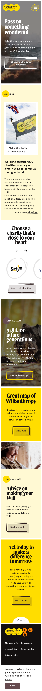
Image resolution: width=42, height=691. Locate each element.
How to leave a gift (20, 375)
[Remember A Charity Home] (11, 7)
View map (21, 430)
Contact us (26, 643)
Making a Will (17, 527)
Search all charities (21, 288)
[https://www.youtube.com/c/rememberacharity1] (25, 634)
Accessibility (11, 649)
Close (12, 686)
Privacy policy (12, 655)
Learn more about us (26, 212)
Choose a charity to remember (21, 63)
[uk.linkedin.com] (30, 630)
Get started (21, 600)
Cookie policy (27, 649)
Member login (11, 643)
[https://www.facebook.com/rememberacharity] (25, 630)
